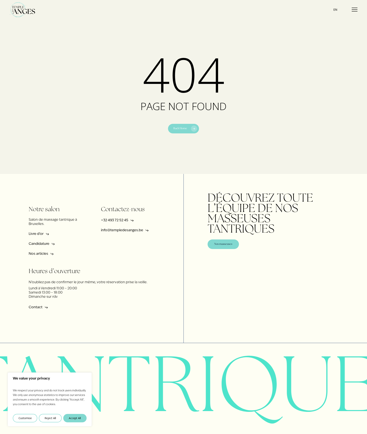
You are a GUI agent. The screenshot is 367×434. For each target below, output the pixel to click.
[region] (50, 399)
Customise (25, 418)
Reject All (50, 418)
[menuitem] (335, 9)
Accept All (75, 418)
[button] (354, 10)
